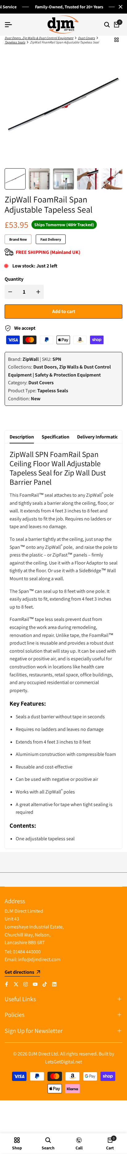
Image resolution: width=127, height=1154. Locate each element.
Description (22, 437)
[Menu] (11, 24)
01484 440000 (27, 951)
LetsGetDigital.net (63, 1061)
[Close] (119, 7)
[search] (107, 24)
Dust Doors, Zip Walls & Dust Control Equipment (39, 38)
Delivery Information (99, 437)
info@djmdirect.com (39, 959)
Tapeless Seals (15, 42)
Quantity (14, 279)
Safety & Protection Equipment (68, 375)
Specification (55, 437)
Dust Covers (86, 38)
